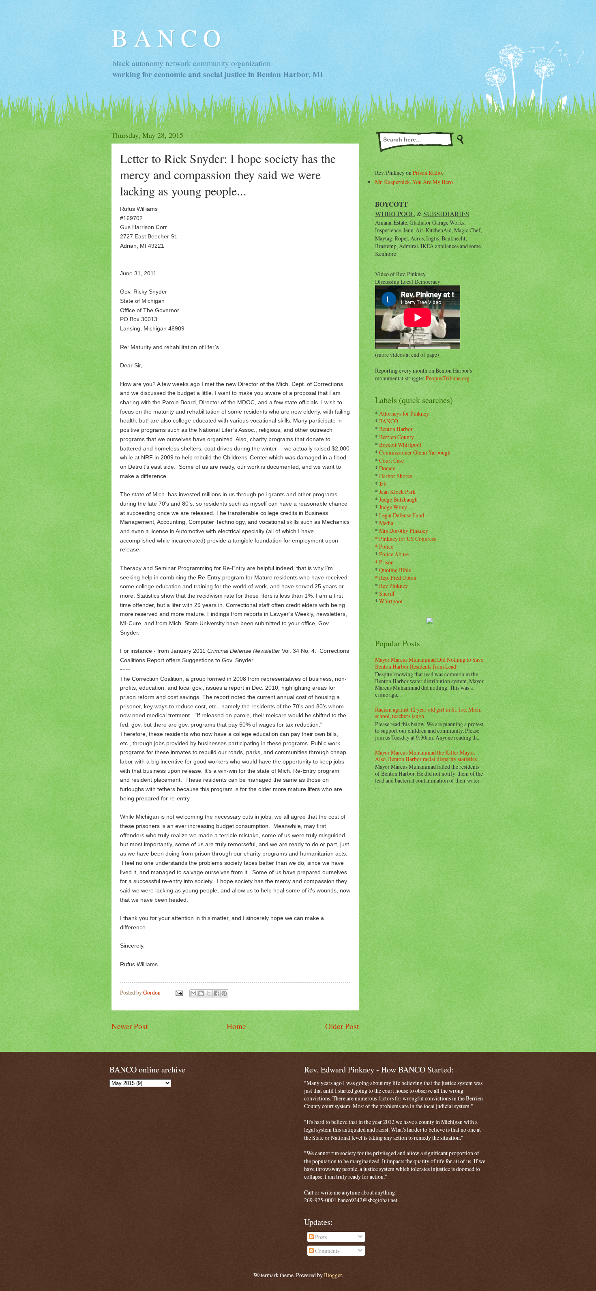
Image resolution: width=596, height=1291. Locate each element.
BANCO (388, 421)
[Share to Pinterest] (224, 993)
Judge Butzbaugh (398, 499)
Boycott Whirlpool (400, 444)
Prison (386, 562)
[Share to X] (209, 993)
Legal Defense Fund (401, 515)
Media (386, 523)
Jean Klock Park (397, 491)
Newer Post (129, 1026)
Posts (320, 1237)
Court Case (391, 460)
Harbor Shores (395, 476)
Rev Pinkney (393, 586)
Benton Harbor (396, 429)
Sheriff (386, 593)
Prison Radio (427, 172)
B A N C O (166, 37)
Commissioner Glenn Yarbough (414, 452)
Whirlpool (391, 601)
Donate (387, 468)
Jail (383, 484)
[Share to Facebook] (216, 993)
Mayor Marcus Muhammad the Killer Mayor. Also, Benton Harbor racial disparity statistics (426, 755)
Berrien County (396, 437)
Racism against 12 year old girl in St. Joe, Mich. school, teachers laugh (428, 713)
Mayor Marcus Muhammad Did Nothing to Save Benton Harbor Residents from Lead (429, 663)
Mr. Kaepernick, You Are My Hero (414, 182)
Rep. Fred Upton (397, 577)
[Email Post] (178, 992)
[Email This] (193, 993)
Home (236, 1026)
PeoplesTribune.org (448, 378)
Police (386, 546)
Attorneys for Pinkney (404, 413)
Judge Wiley (393, 507)
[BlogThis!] (201, 993)
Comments (326, 1251)
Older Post (342, 1026)
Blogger (333, 1275)
